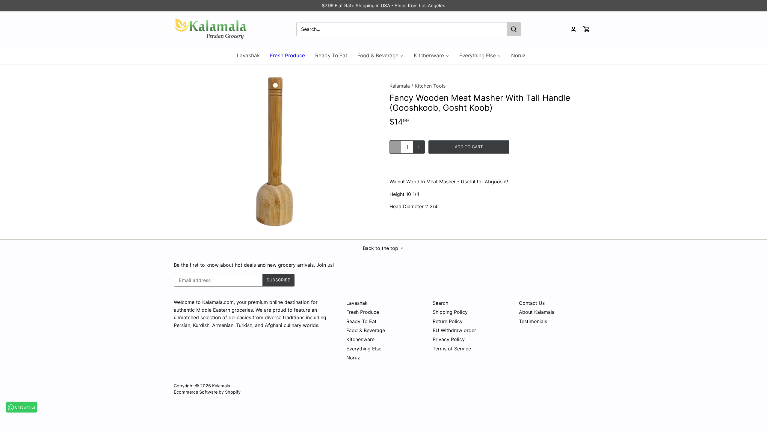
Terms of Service (452, 349)
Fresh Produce (362, 312)
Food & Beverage (365, 330)
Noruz (353, 358)
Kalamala (399, 86)
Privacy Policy (449, 339)
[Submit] (514, 29)
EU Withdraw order (454, 330)
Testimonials (533, 321)
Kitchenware (360, 339)
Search (440, 303)
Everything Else (363, 349)
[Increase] (419, 147)
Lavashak (357, 303)
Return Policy (448, 321)
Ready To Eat (361, 321)
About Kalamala (537, 312)
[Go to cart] (586, 29)
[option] (274, 151)
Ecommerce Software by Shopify (207, 391)
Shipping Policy (450, 312)
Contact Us (532, 303)
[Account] (573, 29)
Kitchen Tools (430, 86)
